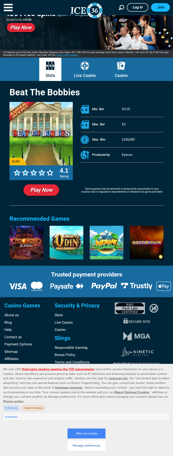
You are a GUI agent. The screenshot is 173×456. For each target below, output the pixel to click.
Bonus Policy (65, 355)
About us (11, 315)
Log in (137, 7)
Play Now (41, 190)
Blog (8, 322)
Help (8, 329)
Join (160, 7)
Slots (50, 75)
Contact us (13, 337)
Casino (121, 75)
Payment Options (18, 344)
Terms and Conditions (72, 362)
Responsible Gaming (71, 347)
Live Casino (85, 75)
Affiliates (11, 359)
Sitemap (11, 351)
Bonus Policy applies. (68, 55)
